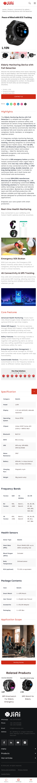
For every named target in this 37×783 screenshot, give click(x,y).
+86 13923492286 (15, 723)
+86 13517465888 (15, 725)
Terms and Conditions (8, 770)
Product (10, 9)
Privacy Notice (23, 770)
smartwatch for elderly (21, 9)
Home (4, 9)
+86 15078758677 (15, 719)
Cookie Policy (5, 774)
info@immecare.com (16, 728)
